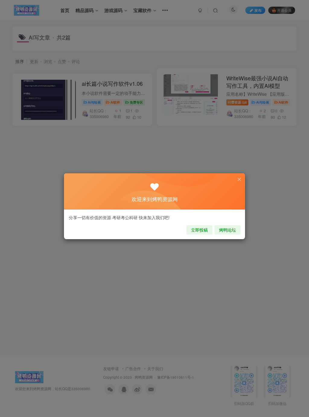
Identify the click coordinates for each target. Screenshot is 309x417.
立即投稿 (199, 230)
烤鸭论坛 (227, 230)
